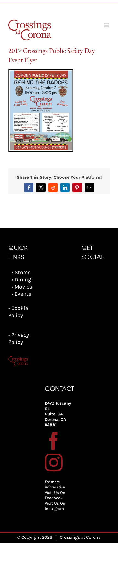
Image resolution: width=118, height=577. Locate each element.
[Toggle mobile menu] (107, 25)
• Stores (21, 272)
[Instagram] (54, 462)
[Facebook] (54, 441)
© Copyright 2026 (34, 537)
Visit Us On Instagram (55, 506)
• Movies (22, 287)
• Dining (21, 279)
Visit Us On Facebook (55, 495)
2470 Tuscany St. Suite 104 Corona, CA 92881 (58, 414)
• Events (22, 294)
